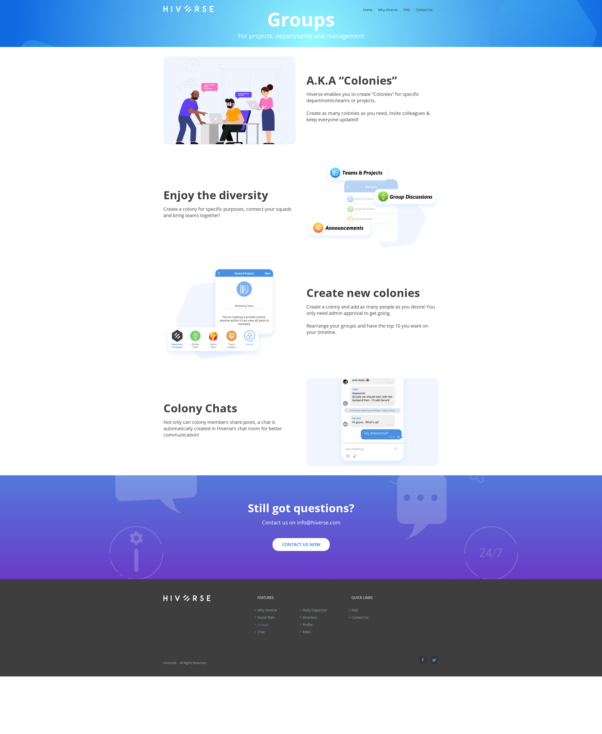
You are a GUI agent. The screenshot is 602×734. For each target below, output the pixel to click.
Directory (310, 617)
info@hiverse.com (318, 522)
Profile (308, 624)
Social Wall (265, 617)
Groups (263, 624)
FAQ (355, 610)
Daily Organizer (315, 610)
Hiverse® (170, 663)
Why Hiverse (267, 610)
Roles (307, 632)
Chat (261, 632)
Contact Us (360, 617)
